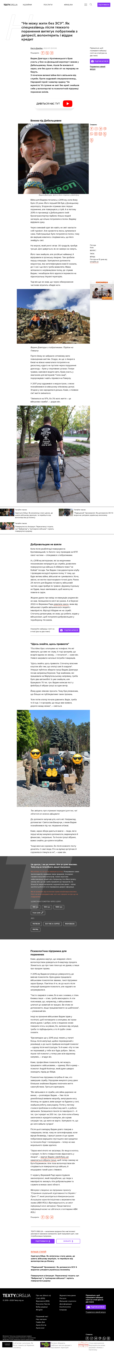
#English (39, 1310)
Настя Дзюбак (37, 48)
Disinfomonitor (65, 1307)
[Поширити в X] (47, 53)
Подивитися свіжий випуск (96, 1312)
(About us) (47, 1295)
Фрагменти (40, 1301)
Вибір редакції (42, 1307)
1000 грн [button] (58, 907)
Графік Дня (40, 1322)
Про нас (39, 1295)
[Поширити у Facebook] (42, 53)
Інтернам (63, 1310)
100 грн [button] (36, 907)
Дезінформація (65, 1304)
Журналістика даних (67, 1295)
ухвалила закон (61, 604)
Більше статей (38, 1251)
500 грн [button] (47, 907)
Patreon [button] (36, 924)
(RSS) (43, 1298)
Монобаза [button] (69, 924)
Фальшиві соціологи (67, 1301)
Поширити (35, 53)
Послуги (62, 1298)
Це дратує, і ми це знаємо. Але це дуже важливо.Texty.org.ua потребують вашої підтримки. (54, 865)
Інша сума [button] (36, 913)
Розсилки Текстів (43, 1304)
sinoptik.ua (94, 262)
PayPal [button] (36, 929)
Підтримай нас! (42, 1316)
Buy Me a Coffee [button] (52, 924)
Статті (38, 1298)
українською (29, 1339)
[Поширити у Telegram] (51, 53)
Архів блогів (41, 1325)
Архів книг (40, 1328)
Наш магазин (41, 1319)
